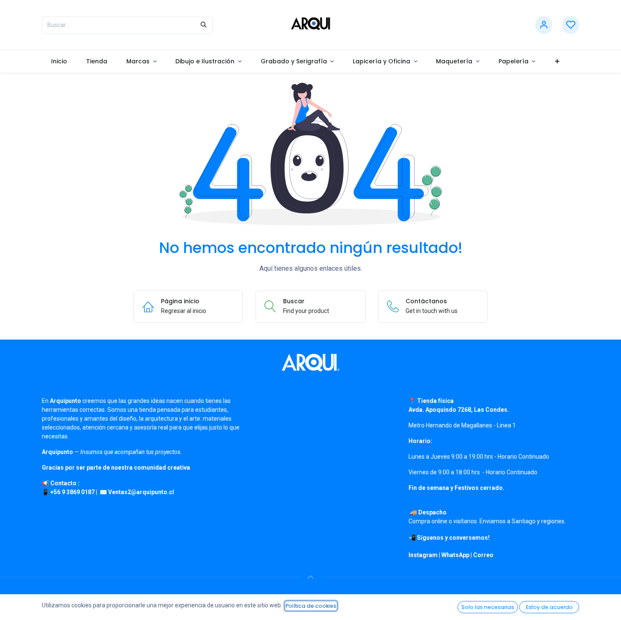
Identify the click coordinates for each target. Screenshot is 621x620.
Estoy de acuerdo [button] (549, 607)
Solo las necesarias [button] (487, 607)
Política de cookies (311, 605)
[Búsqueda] (203, 24)
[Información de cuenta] (543, 25)
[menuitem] (59, 61)
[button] (310, 577)
